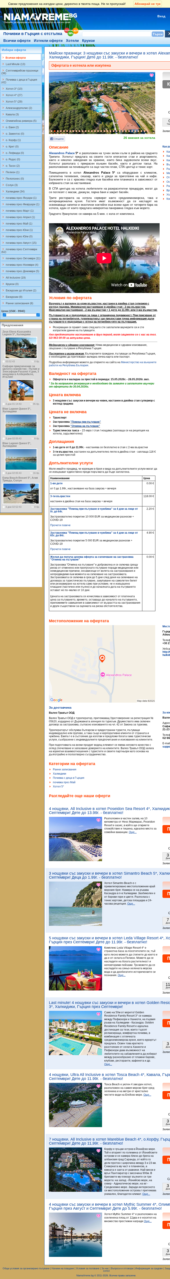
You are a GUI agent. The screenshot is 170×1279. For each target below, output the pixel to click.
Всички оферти (17, 41)
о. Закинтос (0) (12, 133)
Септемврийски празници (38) (19, 72)
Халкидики (59, 773)
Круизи (88, 41)
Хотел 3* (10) (11, 88)
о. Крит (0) (10, 146)
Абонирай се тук (147, 4)
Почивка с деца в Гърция (68, 777)
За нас (105, 1268)
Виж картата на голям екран (102, 668)
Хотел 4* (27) (11, 95)
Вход (161, 16)
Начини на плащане (63, 1268)
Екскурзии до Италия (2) (18, 290)
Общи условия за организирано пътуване (26, 1268)
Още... (133, 832)
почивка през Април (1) (18, 217)
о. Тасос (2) (10, 165)
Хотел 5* (58, 786)
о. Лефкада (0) (12, 153)
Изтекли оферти (48, 41)
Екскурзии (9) (11, 296)
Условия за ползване (87, 1268)
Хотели (72, 41)
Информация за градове (149, 1268)
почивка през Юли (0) (17, 236)
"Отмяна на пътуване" (85, 426)
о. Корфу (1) (11, 140)
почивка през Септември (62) (19, 250)
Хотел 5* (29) (11, 101)
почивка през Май (64, 782)
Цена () (13, 311)
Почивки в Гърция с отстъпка (32, 33)
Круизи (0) (10, 284)
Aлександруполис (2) (16, 108)
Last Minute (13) (13, 64)
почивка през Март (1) (17, 210)
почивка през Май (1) (16, 223)
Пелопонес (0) (12, 178)
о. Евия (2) (10, 127)
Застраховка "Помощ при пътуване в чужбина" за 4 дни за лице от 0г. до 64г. (94, 510)
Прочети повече (60, 525)
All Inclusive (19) (13, 277)
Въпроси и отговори (122, 1268)
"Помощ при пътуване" (85, 421)
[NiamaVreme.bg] (40, 23)
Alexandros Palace (62, 153)
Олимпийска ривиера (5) (19, 120)
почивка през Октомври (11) (21, 258)
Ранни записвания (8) (17, 303)
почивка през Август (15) (19, 242)
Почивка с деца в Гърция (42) (19, 81)
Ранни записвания (64, 769)
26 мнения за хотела (139, 138)
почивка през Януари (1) (19, 198)
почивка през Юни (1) (17, 230)
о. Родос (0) (10, 159)
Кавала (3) (10, 114)
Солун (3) (9, 185)
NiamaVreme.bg (85, 1275)
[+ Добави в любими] (152, 75)
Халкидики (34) (13, 191)
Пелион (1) (10, 172)
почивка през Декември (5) (20, 271)
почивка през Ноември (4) (19, 264)
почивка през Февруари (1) (20, 204)
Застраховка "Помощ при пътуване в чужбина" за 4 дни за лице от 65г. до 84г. (94, 534)
